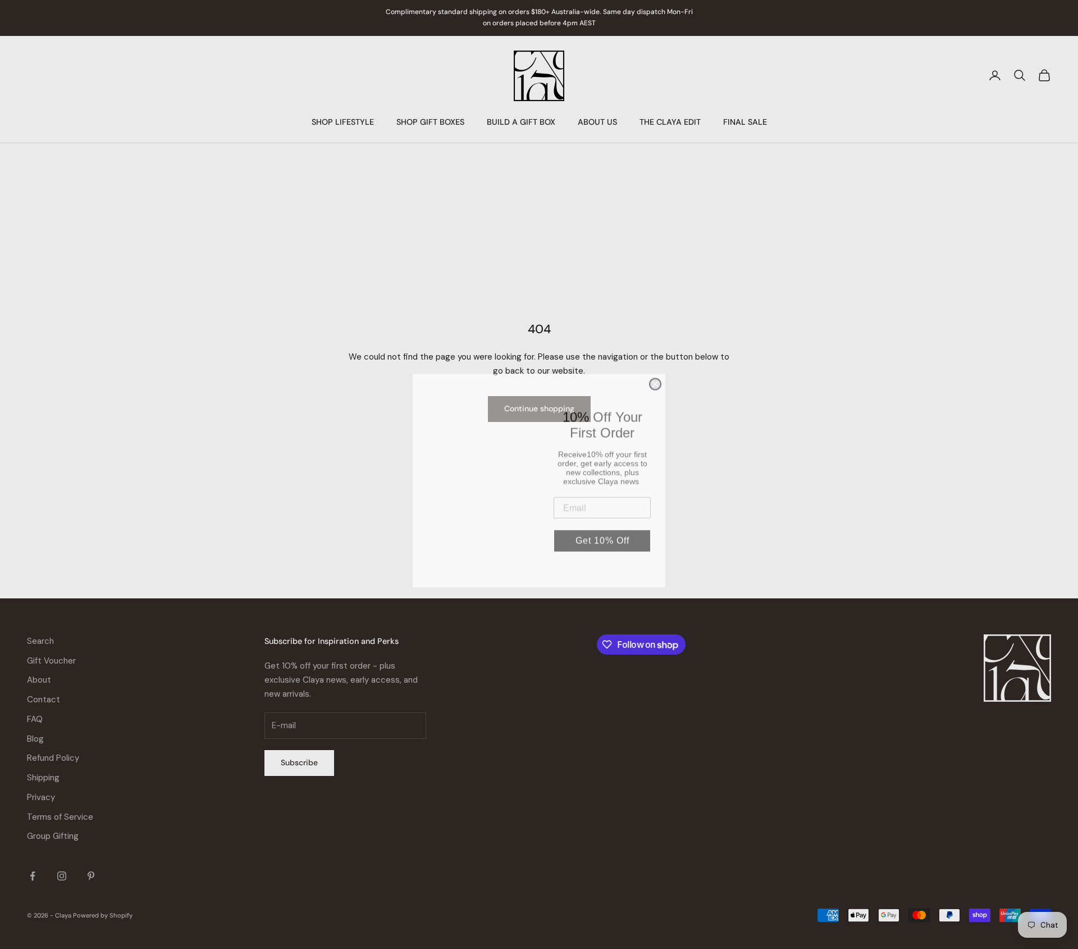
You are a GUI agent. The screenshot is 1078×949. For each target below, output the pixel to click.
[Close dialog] (655, 378)
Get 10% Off (602, 534)
